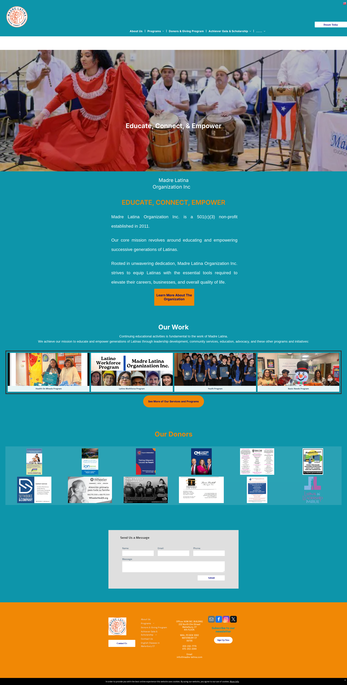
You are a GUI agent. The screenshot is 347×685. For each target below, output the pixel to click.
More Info (234, 681)
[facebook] (218, 619)
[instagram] (226, 619)
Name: (125, 548)
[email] (211, 619)
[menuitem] (136, 31)
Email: (161, 548)
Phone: (197, 548)
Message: (127, 559)
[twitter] (233, 619)
